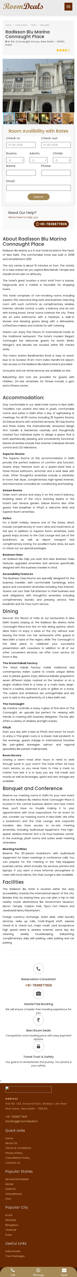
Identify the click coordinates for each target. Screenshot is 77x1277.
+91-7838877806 (53, 224)
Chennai (10, 1230)
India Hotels (21, 25)
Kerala (9, 1184)
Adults (35, 153)
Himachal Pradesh (17, 1179)
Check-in (13, 138)
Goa (8, 1199)
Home (8, 25)
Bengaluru (11, 1225)
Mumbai (10, 1220)
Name (10, 166)
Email (10, 181)
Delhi (33, 25)
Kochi (8, 1215)
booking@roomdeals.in (21, 1121)
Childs (58, 153)
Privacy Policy (14, 1153)
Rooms (11, 153)
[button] (71, 62)
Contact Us (12, 1163)
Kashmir (10, 1189)
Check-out (49, 138)
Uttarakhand (13, 1194)
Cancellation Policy (17, 1158)
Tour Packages (15, 1256)
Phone (46, 166)
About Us (11, 1143)
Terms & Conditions (18, 1148)
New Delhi (45, 25)
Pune (8, 1235)
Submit (38, 197)
